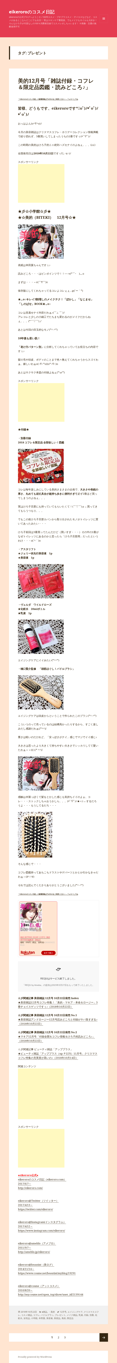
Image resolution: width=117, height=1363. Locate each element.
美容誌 (57, 1318)
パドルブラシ (47, 1315)
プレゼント (60, 1315)
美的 (64, 1318)
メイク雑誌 (72, 1315)
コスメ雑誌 (26, 1315)
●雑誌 (44, 1311)
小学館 (34, 1318)
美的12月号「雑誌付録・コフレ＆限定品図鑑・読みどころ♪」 (56, 84)
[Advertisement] (41, 183)
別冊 (92, 1315)
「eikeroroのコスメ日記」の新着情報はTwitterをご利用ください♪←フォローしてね (48, 99)
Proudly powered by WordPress (35, 1356)
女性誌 (26, 1318)
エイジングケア (75, 1311)
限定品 (70, 1318)
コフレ (36, 1315)
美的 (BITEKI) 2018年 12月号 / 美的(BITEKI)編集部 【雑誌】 (35, 938)
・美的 (51, 1311)
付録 (86, 1315)
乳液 (81, 1315)
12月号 (63, 1311)
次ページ (103, 1337)
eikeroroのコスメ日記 (32, 12)
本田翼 (42, 1318)
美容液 (49, 1318)
